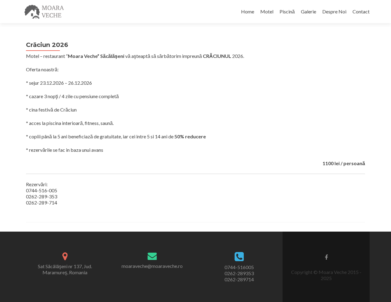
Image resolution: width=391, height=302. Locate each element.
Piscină (287, 11)
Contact (361, 11)
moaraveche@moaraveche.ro (152, 266)
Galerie (308, 11)
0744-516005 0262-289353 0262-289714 (239, 273)
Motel (266, 11)
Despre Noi (334, 11)
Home (247, 11)
